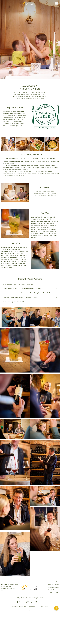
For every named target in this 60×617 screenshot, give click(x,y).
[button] (56, 608)
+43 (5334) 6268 (21, 598)
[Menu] (56, 3)
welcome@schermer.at (37, 598)
